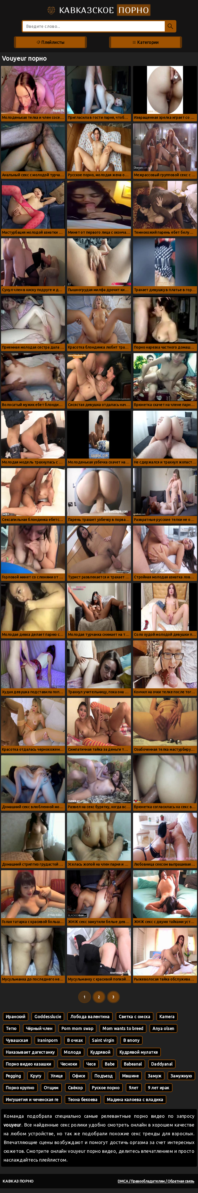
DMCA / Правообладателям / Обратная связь (156, 1181)
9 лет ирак (158, 1087)
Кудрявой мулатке (139, 1052)
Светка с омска (134, 1016)
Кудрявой (100, 1052)
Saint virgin (103, 1040)
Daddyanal (162, 1064)
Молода (72, 1052)
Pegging (13, 1075)
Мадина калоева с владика (135, 1099)
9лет (134, 1087)
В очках (75, 1040)
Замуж (154, 1075)
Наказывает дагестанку (30, 1052)
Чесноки (69, 1064)
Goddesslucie (48, 1016)
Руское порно (106, 1087)
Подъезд (104, 1075)
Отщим (51, 1087)
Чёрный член (39, 1028)
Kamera (167, 1016)
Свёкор (75, 1087)
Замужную (181, 1075)
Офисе (78, 1075)
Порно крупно (20, 1087)
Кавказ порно (18, 1181)
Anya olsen (163, 1028)
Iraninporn (48, 1040)
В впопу (131, 1040)
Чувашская (17, 1040)
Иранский (15, 1016)
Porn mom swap (77, 1028)
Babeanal (133, 1064)
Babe (110, 1064)
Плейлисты (52, 42)
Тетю (11, 1028)
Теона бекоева (83, 1099)
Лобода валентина (90, 1016)
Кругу (36, 1075)
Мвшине (130, 1075)
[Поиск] (170, 26)
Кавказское (102, 10)
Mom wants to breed (123, 1028)
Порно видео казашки (28, 1064)
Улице (57, 1075)
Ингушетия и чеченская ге (32, 1099)
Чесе (91, 1064)
